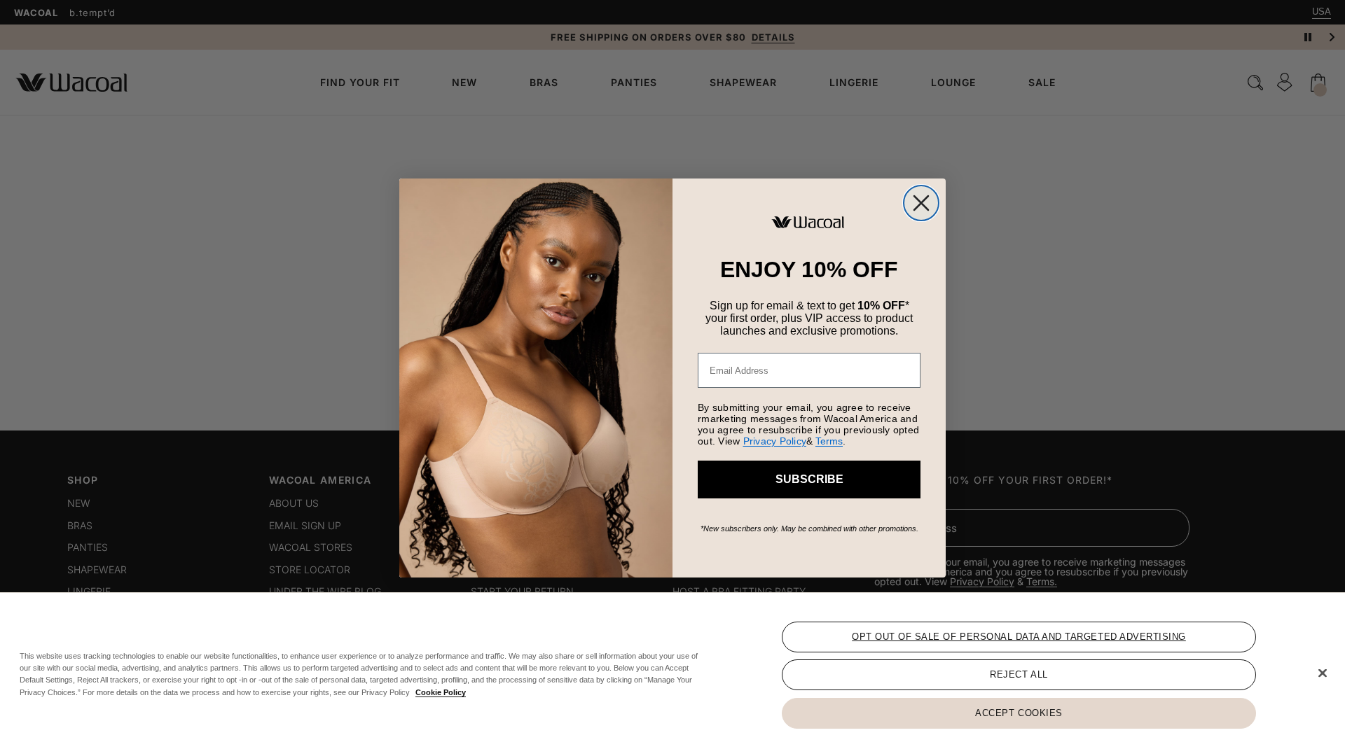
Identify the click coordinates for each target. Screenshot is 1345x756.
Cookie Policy (440, 691)
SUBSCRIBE (809, 479)
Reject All (1018, 674)
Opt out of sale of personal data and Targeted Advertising (1019, 636)
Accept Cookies (1018, 712)
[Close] (1322, 673)
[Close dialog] (921, 203)
